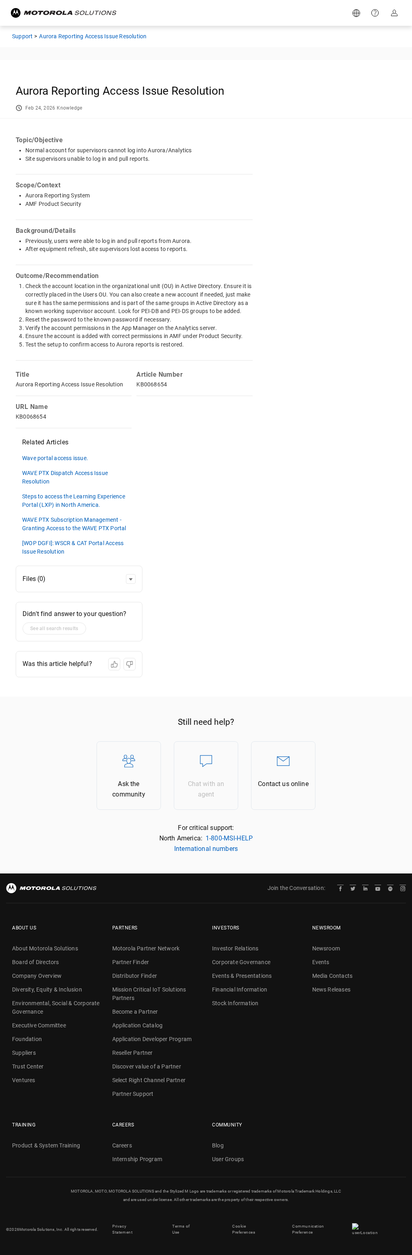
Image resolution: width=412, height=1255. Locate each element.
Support (375, 13)
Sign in (395, 13)
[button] (131, 579)
